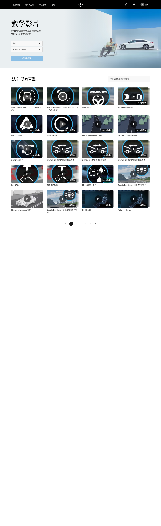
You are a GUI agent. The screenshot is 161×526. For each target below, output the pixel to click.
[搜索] (126, 4)
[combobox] (27, 43)
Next (95, 224)
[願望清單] (134, 4)
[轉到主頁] (80, 4)
